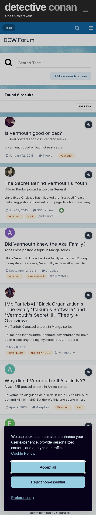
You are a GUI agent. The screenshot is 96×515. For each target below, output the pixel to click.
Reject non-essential (48, 482)
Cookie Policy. (23, 453)
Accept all (48, 467)
